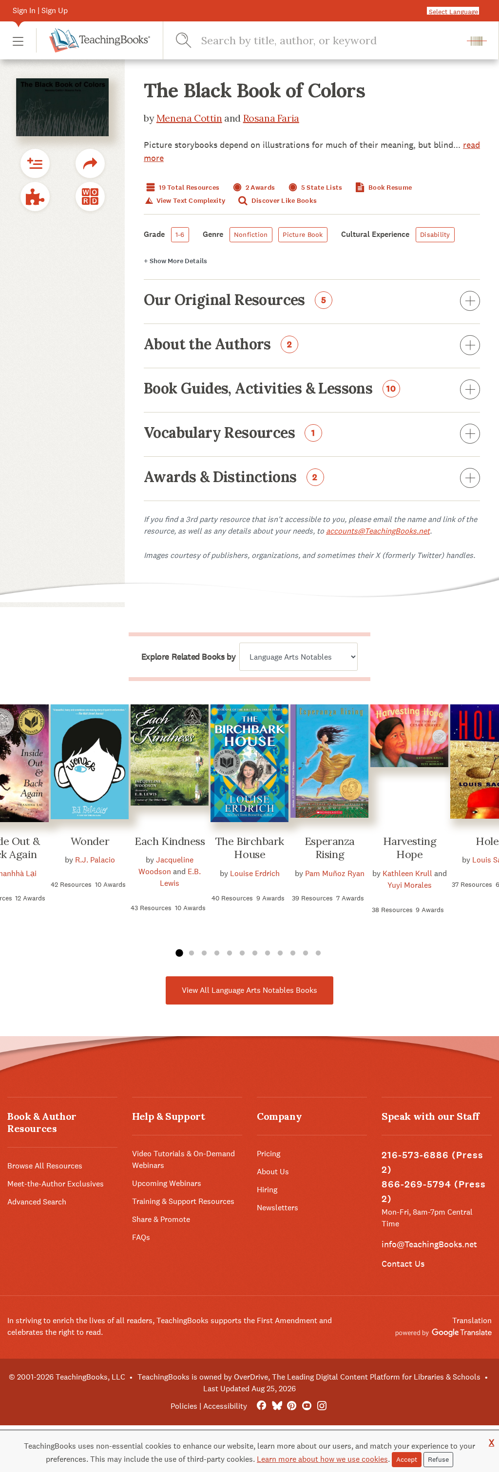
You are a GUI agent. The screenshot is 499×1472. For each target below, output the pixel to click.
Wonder (90, 841)
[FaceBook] (261, 1406)
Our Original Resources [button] (235, 300)
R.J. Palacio (95, 860)
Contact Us (403, 1263)
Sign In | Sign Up (40, 10)
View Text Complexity (189, 200)
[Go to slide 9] (280, 953)
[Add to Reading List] (35, 163)
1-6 (180, 234)
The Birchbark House (249, 848)
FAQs (141, 1237)
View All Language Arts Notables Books (249, 990)
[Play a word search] (90, 196)
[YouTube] (306, 1406)
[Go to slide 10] (293, 953)
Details (175, 261)
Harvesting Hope (410, 848)
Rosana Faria (271, 118)
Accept (406, 1459)
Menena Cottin (189, 118)
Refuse (438, 1459)
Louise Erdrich (255, 873)
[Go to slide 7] (255, 953)
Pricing (268, 1154)
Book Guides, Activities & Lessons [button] (270, 389)
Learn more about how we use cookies (322, 1459)
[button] (18, 40)
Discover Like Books (283, 200)
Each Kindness (169, 841)
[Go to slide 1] (179, 953)
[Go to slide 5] (229, 953)
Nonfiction (251, 234)
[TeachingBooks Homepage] (93, 40)
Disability (435, 234)
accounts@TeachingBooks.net (378, 531)
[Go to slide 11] (305, 953)
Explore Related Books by (188, 656)
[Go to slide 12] (318, 953)
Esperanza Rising (330, 848)
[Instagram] (321, 1406)
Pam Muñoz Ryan (335, 873)
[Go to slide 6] (242, 953)
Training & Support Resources (183, 1201)
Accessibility (225, 1406)
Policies (184, 1406)
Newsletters (277, 1208)
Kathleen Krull (407, 873)
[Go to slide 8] (267, 953)
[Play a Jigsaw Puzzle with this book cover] (35, 196)
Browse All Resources (44, 1166)
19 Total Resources (188, 187)
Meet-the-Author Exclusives (55, 1184)
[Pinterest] (291, 1406)
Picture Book (303, 234)
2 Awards (259, 187)
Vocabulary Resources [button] (229, 433)
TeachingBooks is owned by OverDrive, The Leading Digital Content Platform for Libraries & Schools (308, 1377)
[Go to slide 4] (217, 953)
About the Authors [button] (218, 345)
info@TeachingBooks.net (429, 1244)
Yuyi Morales (409, 885)
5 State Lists (321, 187)
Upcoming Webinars (166, 1183)
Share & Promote (161, 1219)
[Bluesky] (276, 1406)
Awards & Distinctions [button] (231, 477)
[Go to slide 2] (191, 953)
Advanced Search (36, 1202)
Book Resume (389, 187)
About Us (273, 1172)
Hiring (267, 1190)
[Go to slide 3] (204, 953)
